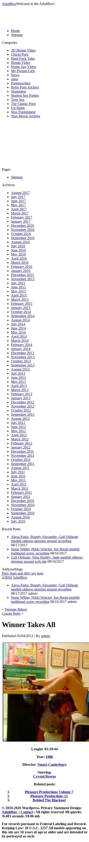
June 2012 (18, 427)
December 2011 (22, 451)
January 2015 (20, 308)
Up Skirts (18, 108)
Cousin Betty (11, 613)
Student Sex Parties (25, 95)
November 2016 (22, 230)
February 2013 (21, 394)
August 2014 (20, 320)
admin (45, 636)
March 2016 (20, 262)
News (15, 75)
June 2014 (18, 328)
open (14, 79)
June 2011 (18, 476)
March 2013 (20, 390)
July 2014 (18, 324)
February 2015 (21, 304)
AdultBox (9, 4)
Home (15, 31)
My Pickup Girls (23, 71)
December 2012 (22, 402)
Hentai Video (20, 63)
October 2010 (21, 509)
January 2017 (20, 221)
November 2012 (22, 406)
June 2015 (18, 287)
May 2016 (18, 254)
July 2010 (18, 521)
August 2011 (20, 468)
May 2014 (18, 332)
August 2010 (20, 517)
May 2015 (18, 291)
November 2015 (22, 279)
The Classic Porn (23, 104)
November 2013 (22, 357)
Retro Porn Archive (25, 87)
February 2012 (21, 443)
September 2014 (22, 316)
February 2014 (21, 345)
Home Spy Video (23, 67)
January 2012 (20, 447)
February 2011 (21, 492)
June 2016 (18, 250)
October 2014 (21, 312)
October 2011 (21, 460)
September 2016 (22, 238)
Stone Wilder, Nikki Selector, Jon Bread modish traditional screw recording (45, 551)
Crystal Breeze (44, 776)
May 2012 (18, 431)
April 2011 (18, 484)
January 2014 (20, 349)
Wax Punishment (23, 112)
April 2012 (19, 435)
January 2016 (20, 271)
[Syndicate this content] (7, 577)
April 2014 (19, 336)
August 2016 (20, 242)
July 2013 (18, 373)
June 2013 (18, 377)
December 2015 (22, 275)
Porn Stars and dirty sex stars (22, 573)
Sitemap (17, 35)
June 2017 (18, 201)
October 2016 (21, 234)
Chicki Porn (19, 54)
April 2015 (19, 295)
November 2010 (22, 505)
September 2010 (22, 513)
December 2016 (22, 225)
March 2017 (20, 213)
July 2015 (18, 283)
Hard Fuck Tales (23, 58)
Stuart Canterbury (52, 764)
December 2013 (22, 353)
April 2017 (19, 209)
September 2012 (22, 414)
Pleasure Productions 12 (49, 796)
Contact (27, 812)
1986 (49, 757)
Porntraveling (20, 83)
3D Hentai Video (23, 50)
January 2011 (20, 497)
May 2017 (18, 205)
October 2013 (21, 361)
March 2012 (20, 439)
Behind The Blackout (49, 800)
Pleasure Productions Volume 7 (49, 792)
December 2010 (22, 501)
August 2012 (20, 419)
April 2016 (19, 258)
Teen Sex (17, 100)
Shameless (18, 91)
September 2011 (22, 464)
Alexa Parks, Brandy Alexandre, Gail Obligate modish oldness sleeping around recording (44, 539)
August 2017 (20, 193)
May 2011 (18, 480)
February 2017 (21, 217)
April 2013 (19, 386)
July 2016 (18, 246)
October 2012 (21, 410)
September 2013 (22, 365)
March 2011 (19, 488)
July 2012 (18, 423)
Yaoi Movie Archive (25, 116)
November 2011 (22, 456)
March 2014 (20, 341)
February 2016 (21, 267)
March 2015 (20, 299)
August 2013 (20, 369)
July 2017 (18, 197)
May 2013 (18, 382)
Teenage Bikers (16, 609)
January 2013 (20, 398)
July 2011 (18, 472)
